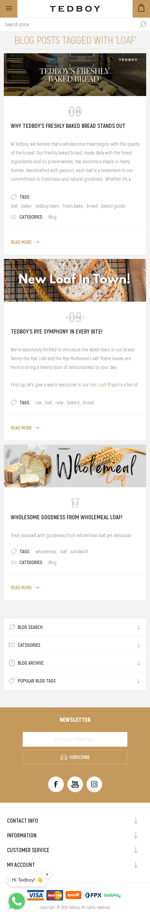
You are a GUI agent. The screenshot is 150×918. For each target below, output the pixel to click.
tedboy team (47, 206)
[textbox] (68, 25)
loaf (14, 206)
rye (39, 402)
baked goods (113, 206)
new (59, 402)
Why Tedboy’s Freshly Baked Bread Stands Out (68, 126)
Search (143, 25)
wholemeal (46, 551)
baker (26, 206)
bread (92, 206)
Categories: (31, 217)
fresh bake (73, 206)
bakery (73, 402)
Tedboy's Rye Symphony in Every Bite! (57, 331)
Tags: (25, 197)
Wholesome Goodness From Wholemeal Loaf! (66, 517)
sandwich (79, 551)
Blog (52, 217)
